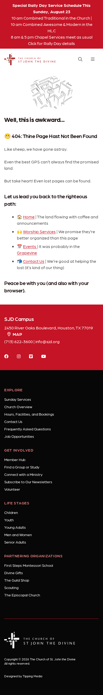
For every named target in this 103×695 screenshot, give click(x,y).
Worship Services (39, 231)
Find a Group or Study (21, 466)
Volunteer (12, 489)
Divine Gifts (13, 572)
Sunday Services (17, 399)
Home (29, 216)
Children (11, 512)
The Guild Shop (16, 580)
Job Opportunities (19, 436)
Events (30, 246)
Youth (9, 519)
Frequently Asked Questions (27, 428)
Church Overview (18, 406)
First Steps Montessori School (28, 565)
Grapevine (27, 252)
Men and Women (18, 534)
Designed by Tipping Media (23, 676)
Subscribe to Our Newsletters (28, 481)
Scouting (11, 587)
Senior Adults (15, 542)
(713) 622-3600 (18, 341)
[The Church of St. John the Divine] (30, 59)
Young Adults (15, 527)
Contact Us (33, 261)
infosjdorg (47, 341)
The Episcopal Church (22, 594)
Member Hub (14, 459)
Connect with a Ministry (23, 474)
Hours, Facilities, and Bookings (29, 414)
